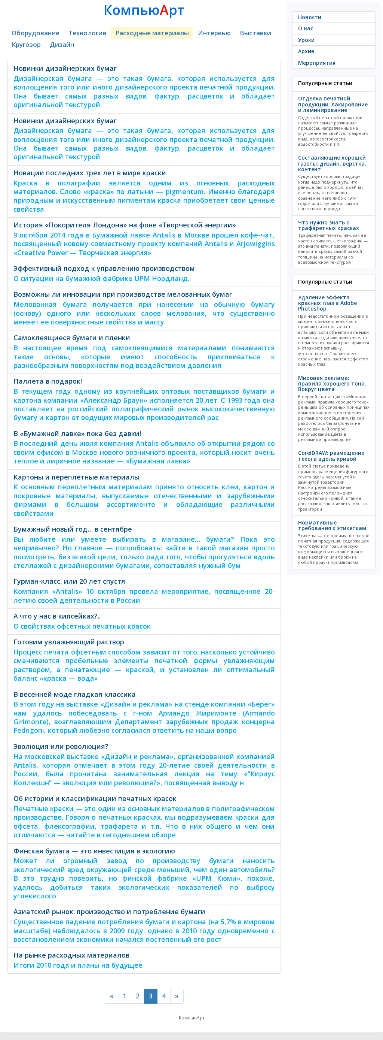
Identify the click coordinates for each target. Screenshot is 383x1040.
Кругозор (26, 44)
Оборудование (35, 32)
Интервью (214, 32)
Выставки (255, 32)
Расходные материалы (152, 32)
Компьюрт (144, 10)
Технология (87, 32)
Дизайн (62, 44)
